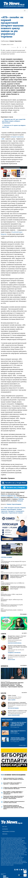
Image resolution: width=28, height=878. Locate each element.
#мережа (23, 507)
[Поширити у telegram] (25, 47)
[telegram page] (23, 870)
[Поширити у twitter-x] (20, 47)
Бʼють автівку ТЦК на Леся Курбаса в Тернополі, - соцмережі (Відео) (12, 783)
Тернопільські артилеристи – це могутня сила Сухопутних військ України (18, 588)
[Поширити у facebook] (17, 47)
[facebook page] (17, 870)
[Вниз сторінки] (25, 875)
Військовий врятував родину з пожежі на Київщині (12, 610)
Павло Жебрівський (13, 715)
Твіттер (16, 497)
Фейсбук (21, 499)
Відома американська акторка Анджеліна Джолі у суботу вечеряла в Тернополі (18, 576)
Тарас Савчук (11, 699)
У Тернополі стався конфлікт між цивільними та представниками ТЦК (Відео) (14, 788)
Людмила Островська (14, 652)
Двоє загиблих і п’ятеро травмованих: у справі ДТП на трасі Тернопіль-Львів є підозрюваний (13, 792)
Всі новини (23, 614)
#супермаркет (19, 511)
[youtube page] (21, 870)
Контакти (5, 829)
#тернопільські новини (15, 513)
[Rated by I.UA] (23, 875)
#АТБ (5, 507)
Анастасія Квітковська (14, 643)
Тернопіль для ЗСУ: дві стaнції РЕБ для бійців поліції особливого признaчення (13, 121)
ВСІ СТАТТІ (24, 633)
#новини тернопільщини (8, 509)
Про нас (4, 826)
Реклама (4, 834)
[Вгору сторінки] (25, 871)
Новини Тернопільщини (14, 504)
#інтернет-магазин (14, 507)
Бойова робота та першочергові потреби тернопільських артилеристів (12, 605)
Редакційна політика (8, 831)
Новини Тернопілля (15, 41)
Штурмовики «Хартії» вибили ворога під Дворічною (12, 600)
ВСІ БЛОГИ (24, 692)
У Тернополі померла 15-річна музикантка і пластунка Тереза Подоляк (14, 802)
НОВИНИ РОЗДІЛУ (22, 745)
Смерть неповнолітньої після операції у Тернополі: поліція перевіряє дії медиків (13, 779)
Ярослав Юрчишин (13, 708)
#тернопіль (4, 513)
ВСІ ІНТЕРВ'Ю (23, 665)
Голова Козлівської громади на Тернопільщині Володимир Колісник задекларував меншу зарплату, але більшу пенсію (13, 807)
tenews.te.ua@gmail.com (8, 495)
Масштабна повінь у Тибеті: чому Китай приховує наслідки (11, 595)
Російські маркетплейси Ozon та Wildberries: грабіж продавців (12, 583)
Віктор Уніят (11, 659)
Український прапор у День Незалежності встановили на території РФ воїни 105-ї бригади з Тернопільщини (13, 797)
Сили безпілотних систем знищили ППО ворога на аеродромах (13, 562)
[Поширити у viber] (23, 47)
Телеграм (20, 500)
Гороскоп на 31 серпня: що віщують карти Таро (13, 572)
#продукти (11, 511)
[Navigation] (25, 10)
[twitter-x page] (19, 870)
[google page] (15, 870)
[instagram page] (25, 870)
